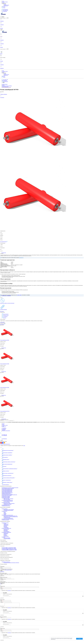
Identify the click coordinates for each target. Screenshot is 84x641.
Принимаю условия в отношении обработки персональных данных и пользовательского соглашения (18, 590)
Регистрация (2, 571)
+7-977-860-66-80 (8, 295)
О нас (3, 70)
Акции (4, 7)
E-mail (1, 574)
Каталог (3, 423)
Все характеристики (3, 241)
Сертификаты (5, 316)
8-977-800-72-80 (5, 10)
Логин (1, 567)
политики (9, 590)
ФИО (1, 600)
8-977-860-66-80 (4, 11)
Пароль (1, 568)
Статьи (5, 4)
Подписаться (11, 420)
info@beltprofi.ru (5, 9)
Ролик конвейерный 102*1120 (4, 411)
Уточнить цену (3, 252)
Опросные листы (6, 74)
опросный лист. (21, 257)
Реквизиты (3, 429)
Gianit (24, 445)
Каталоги (4, 317)
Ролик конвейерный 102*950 (6, 87)
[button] (6, 497)
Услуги (3, 2)
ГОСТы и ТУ (6, 5)
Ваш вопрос (2, 606)
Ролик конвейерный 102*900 (4, 363)
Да (0, 583)
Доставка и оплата (5, 1)
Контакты (3, 6)
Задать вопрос (2, 322)
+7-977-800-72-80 (3, 295)
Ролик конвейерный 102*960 (4, 387)
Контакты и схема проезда (6, 430)
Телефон (1, 602)
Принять (79, 638)
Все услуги (2, 311)
